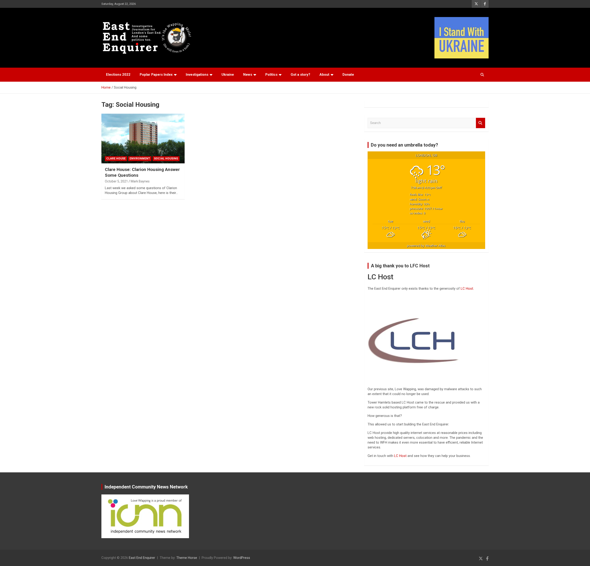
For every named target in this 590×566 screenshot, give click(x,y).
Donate (348, 74)
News (247, 74)
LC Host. (467, 288)
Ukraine (227, 74)
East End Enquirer (142, 558)
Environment (140, 158)
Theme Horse (186, 558)
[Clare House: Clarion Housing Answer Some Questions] (143, 138)
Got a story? (300, 74)
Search (480, 123)
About (324, 74)
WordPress (241, 558)
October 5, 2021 (116, 181)
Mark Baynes (140, 181)
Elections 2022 (118, 74)
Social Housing (166, 158)
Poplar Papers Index (156, 74)
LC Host (400, 456)
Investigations (197, 74)
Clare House (116, 158)
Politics (271, 74)
